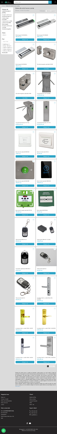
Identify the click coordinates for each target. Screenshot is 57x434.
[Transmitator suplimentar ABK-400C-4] (25, 257)
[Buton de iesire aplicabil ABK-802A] (25, 140)
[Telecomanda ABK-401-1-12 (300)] (46, 228)
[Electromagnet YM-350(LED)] (46, 23)
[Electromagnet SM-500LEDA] (25, 53)
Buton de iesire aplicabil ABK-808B (22, 181)
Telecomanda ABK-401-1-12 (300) (43, 239)
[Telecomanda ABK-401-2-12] (25, 228)
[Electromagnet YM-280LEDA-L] (25, 23)
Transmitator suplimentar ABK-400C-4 (23, 268)
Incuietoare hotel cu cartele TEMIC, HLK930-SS (46, 357)
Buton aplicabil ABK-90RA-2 (42, 210)
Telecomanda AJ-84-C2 (41, 268)
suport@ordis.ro (34, 414)
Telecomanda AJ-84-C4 (20, 298)
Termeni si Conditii (4, 399)
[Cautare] (50, 2)
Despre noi (3, 397)
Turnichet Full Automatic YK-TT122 (22, 122)
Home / (4, 6)
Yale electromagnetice (6, 29)
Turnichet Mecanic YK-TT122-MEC (44, 93)
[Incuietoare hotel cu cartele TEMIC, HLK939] (25, 317)
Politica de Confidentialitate (6, 401)
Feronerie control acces (7, 25)
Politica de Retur (33, 399)
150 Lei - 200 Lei (6, 49)
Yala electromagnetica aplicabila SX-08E (45, 64)
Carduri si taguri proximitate (5, 18)
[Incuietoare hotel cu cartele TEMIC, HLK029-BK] (46, 317)
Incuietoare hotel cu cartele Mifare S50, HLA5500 (45, 298)
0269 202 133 (34, 413)
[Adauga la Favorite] (33, 15)
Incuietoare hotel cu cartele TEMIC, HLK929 (24, 357)
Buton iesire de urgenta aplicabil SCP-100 (24, 210)
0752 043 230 (34, 411)
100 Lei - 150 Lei (6, 47)
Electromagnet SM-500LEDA (21, 64)
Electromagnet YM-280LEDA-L (21, 35)
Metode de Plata (33, 397)
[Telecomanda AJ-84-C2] (46, 257)
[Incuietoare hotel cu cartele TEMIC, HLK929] (25, 346)
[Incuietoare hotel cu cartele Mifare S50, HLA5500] (46, 286)
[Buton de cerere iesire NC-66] (46, 140)
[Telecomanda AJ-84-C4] (25, 286)
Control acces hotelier (6, 22)
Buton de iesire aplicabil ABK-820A (44, 181)
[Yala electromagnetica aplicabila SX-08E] (46, 53)
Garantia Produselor (33, 401)
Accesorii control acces (7, 15)
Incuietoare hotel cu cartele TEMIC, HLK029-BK (46, 328)
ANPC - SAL (32, 404)
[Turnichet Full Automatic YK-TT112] (46, 111)
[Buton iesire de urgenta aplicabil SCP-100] (25, 199)
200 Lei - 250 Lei (7, 51)
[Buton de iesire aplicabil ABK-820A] (46, 169)
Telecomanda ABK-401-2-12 (21, 239)
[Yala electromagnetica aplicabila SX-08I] (25, 82)
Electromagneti (5, 24)
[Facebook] (27, 423)
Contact (2, 404)
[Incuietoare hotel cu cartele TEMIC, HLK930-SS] (46, 346)
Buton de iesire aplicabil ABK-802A (22, 152)
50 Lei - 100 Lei (6, 46)
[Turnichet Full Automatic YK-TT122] (25, 111)
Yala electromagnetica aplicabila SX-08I (23, 93)
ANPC (31, 402)
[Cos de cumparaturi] (55, 2)
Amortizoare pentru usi (6, 16)
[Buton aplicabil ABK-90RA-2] (46, 199)
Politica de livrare (4, 402)
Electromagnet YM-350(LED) (42, 35)
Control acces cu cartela (7, 21)
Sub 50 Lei (5, 44)
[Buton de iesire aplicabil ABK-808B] (25, 169)
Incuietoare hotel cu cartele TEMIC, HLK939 (24, 328)
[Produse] (2, 2)
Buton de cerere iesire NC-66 (43, 152)
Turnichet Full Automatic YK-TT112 (43, 122)
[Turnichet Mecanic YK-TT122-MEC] (46, 82)
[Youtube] (30, 423)
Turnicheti (4, 27)
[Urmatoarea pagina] (54, 366)
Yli (3, 35)
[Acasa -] (8, 2)
